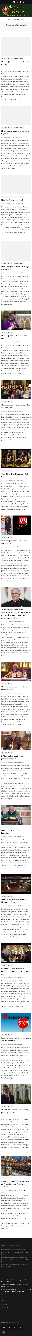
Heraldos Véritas (7, 342)
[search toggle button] (29, 2)
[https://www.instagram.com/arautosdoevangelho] (9, 1327)
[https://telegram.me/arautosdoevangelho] (14, 1327)
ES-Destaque (18, 58)
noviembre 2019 (5, 1310)
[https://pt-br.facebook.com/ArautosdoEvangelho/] (3, 1327)
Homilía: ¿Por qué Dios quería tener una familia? (13, 1249)
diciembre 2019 (5, 1307)
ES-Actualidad (7, 58)
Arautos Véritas (16, 8)
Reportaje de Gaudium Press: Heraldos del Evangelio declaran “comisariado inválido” (15, 1184)
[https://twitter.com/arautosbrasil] (20, 1327)
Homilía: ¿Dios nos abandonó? (12, 200)
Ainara (3, 1284)
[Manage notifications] (3, 1332)
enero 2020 (4, 1304)
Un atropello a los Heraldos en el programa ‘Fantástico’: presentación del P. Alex (15, 971)
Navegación (17, 19)
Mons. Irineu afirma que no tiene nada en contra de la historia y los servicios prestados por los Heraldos (16, 615)
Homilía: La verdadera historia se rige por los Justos (14, 1257)
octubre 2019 (4, 1313)
